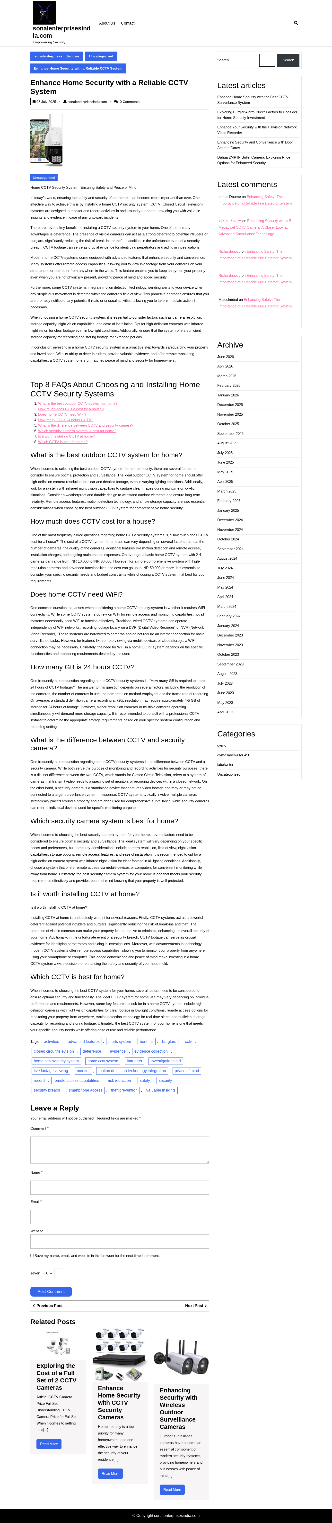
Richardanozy (229, 251)
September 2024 (230, 549)
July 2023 (225, 683)
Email (36, 1202)
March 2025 (226, 491)
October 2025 (228, 424)
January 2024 (228, 626)
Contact (127, 23)
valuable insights (160, 1090)
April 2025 (225, 481)
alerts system (119, 1041)
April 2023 (225, 712)
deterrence (92, 1051)
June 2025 (225, 462)
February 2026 (228, 385)
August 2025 (227, 443)
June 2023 (225, 693)
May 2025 (225, 472)
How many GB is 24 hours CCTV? (65, 420)
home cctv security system (56, 1061)
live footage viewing (51, 1071)
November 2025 (230, 414)
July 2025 (225, 453)
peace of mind (187, 1071)
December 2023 (230, 635)
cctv (188, 1041)
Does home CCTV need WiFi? (62, 414)
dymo (221, 745)
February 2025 (228, 501)
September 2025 (230, 433)
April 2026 (225, 366)
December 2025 (230, 405)
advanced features (84, 1041)
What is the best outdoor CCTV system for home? (77, 403)
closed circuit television (54, 1051)
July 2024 (225, 568)
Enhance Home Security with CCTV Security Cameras (119, 1403)
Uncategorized (101, 56)
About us (107, 23)
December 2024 (230, 520)
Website (36, 1231)
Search (223, 60)
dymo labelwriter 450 (233, 755)
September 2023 (230, 664)
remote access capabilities (76, 1080)
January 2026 (228, 395)
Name (36, 1172)
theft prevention (124, 1090)
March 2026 (226, 376)
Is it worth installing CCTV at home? (66, 436)
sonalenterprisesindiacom (87, 102)
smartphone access (85, 1090)
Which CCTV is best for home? (62, 442)
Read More (50, 1445)
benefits (146, 1041)
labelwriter (225, 764)
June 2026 (225, 357)
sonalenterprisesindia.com (57, 56)
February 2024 (228, 616)
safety (145, 1080)
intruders (134, 1061)
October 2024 (228, 539)
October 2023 (228, 654)
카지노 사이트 (229, 221)
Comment (39, 1128)
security (165, 1080)
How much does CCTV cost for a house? (71, 409)
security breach (47, 1090)
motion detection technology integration (132, 1071)
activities (51, 1041)
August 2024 (227, 558)
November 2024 (230, 530)
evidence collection (151, 1051)
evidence (118, 1051)
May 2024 (225, 587)
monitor (83, 1071)
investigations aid (166, 1061)
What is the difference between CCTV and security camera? (85, 425)
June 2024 (225, 577)
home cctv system (102, 1061)
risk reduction (119, 1080)
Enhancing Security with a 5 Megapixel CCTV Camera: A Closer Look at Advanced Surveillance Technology (254, 227)
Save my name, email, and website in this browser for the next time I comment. (97, 1256)
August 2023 (227, 674)
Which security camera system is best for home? (77, 431)
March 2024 (226, 606)
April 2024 (225, 597)
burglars (169, 1041)
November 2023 (230, 645)
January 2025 (228, 510)
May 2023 (225, 702)
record (39, 1080)
